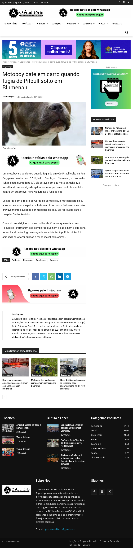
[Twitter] (129, 3)
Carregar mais (110, 185)
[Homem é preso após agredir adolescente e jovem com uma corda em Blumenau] (15, 367)
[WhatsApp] (51, 276)
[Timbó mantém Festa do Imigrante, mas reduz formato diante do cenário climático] (53, 458)
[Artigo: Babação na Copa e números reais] (8, 428)
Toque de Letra (23, 437)
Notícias (13, 61)
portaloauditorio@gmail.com (60, 529)
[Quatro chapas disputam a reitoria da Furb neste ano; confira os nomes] (97, 173)
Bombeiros (41, 260)
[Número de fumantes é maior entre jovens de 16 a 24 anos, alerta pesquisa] (97, 131)
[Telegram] (67, 276)
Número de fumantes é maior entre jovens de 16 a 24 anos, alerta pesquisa (117, 131)
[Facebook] (119, 3)
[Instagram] (124, 3)
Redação (10, 96)
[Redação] (5, 325)
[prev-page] (4, 397)
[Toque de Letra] (8, 440)
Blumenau (28, 260)
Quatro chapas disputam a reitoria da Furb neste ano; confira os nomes (117, 173)
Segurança (25, 61)
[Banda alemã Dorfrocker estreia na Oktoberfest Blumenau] (53, 428)
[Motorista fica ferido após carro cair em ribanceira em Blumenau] (44, 367)
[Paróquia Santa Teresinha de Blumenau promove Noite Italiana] (53, 443)
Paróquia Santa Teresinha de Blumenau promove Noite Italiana (72, 443)
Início (4, 61)
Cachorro (54, 260)
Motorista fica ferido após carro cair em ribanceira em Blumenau (43, 383)
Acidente (16, 260)
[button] (126, 32)
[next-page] (10, 397)
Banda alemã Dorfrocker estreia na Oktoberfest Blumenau (72, 428)
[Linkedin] (59, 276)
